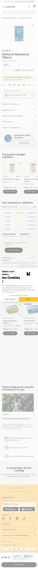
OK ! (28, 299)
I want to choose (9, 299)
